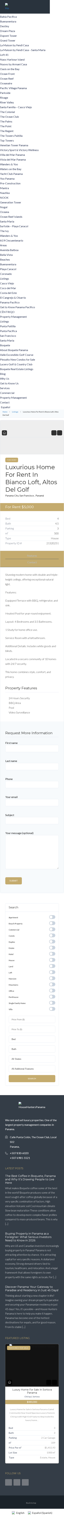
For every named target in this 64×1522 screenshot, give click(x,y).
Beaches (5, 259)
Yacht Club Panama (11, 173)
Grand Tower (7, 40)
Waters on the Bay (10, 169)
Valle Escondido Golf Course (16, 354)
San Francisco (8, 335)
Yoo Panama (7, 178)
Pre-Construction (10, 183)
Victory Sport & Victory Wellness (19, 150)
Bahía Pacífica (8, 16)
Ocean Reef (7, 78)
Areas (3, 245)
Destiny (4, 26)
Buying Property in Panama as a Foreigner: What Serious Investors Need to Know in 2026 (28, 1237)
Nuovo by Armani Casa (13, 64)
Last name (11, 760)
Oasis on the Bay (9, 69)
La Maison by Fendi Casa (14, 45)
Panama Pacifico (10, 302)
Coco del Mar (8, 288)
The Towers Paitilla (11, 135)
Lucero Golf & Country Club (16, 364)
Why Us (4, 378)
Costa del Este (8, 292)
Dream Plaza (7, 30)
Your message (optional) (19, 833)
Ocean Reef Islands (11, 216)
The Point (5, 126)
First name (11, 742)
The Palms (6, 121)
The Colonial (7, 111)
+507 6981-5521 (20, 1157)
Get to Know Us (9, 383)
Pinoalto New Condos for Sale (17, 359)
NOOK (4, 197)
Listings (4, 278)
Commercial (7, 392)
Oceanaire (6, 83)
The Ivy (4, 230)
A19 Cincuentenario (11, 240)
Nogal (3, 207)
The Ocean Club (9, 116)
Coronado (6, 273)
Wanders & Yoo (9, 164)
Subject (9, 815)
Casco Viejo (7, 283)
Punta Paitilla (8, 326)
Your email (11, 797)
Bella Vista (6, 254)
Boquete (5, 345)
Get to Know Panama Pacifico (17, 307)
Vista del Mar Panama (13, 159)
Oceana (4, 211)
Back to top (31, 1503)
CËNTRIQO (7, 311)
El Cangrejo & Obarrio (13, 297)
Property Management (13, 316)
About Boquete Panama (14, 350)
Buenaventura (8, 21)
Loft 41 (4, 54)
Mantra (4, 188)
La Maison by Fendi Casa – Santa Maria (22, 50)
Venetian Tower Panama (14, 145)
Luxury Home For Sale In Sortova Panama (32, 1391)
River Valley (7, 102)
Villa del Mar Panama (12, 154)
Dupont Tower (8, 35)
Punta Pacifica (8, 330)
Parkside (5, 92)
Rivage (4, 97)
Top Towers (7, 140)
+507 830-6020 (19, 1153)
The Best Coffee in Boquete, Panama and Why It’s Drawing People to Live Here (30, 1179)
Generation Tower (10, 202)
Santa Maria (7, 221)
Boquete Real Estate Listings (16, 369)
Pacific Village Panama (13, 88)
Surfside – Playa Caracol (14, 226)
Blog (3, 373)
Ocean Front (7, 73)
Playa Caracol (8, 269)
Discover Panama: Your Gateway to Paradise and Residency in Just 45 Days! (31, 1288)
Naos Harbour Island (12, 59)
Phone (9, 778)
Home (5, 412)
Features (32, 555)
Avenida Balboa (9, 250)
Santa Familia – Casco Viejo (16, 107)
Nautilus (5, 192)
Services (5, 388)
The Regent (6, 130)
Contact (5, 402)
